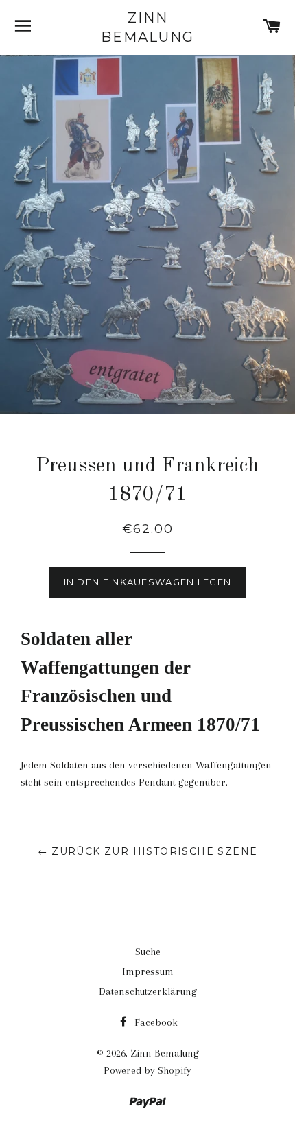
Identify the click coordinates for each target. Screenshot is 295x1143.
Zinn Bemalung (147, 27)
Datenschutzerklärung (148, 991)
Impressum (148, 971)
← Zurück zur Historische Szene (148, 851)
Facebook (155, 1022)
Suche (148, 951)
